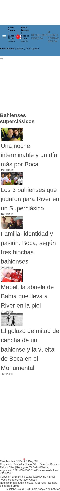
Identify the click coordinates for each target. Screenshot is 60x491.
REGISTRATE (39, 35)
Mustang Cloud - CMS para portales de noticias (33, 489)
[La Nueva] (12, 457)
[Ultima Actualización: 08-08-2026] (26, 44)
